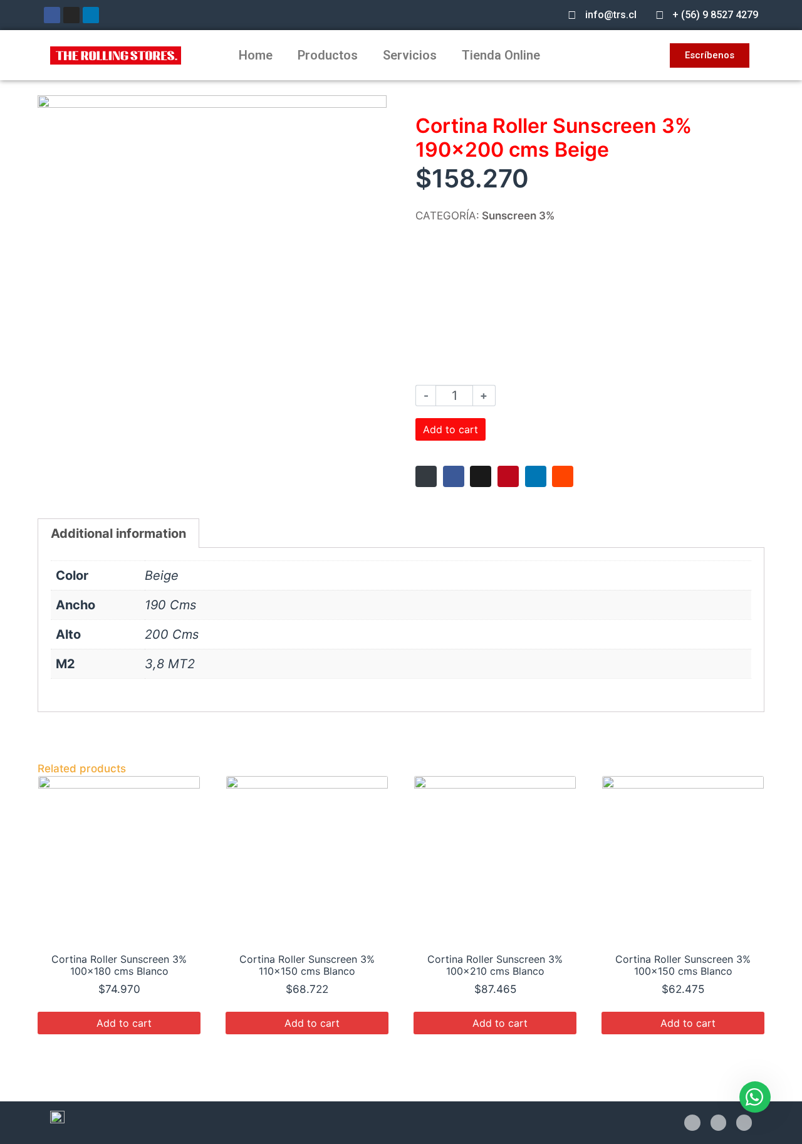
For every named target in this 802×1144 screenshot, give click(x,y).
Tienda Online (501, 55)
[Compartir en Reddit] (562, 476)
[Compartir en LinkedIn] (535, 476)
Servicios (410, 55)
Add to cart (450, 429)
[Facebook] (52, 15)
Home (256, 55)
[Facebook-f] (692, 1122)
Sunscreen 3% (518, 215)
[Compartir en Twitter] (480, 476)
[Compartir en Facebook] (453, 476)
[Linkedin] (91, 15)
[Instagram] (71, 15)
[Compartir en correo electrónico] (426, 476)
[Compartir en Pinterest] (508, 476)
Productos (328, 55)
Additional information (118, 533)
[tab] (118, 533)
